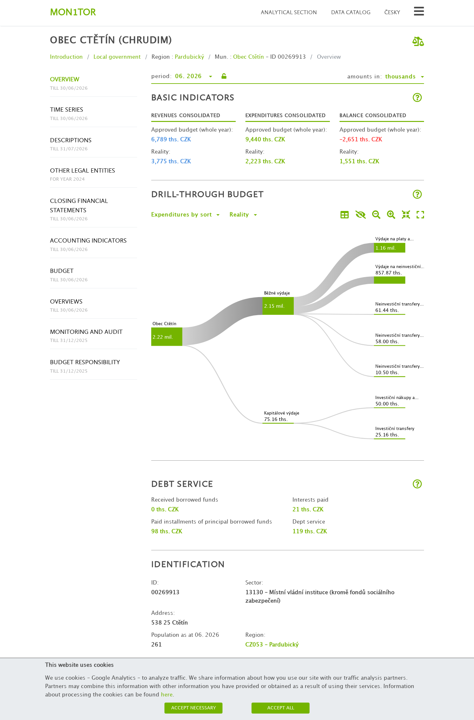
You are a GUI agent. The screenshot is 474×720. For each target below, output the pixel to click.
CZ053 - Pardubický (272, 644)
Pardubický (189, 57)
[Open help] (417, 98)
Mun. (221, 57)
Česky (392, 12)
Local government (117, 57)
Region (161, 57)
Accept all (280, 708)
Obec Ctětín (248, 57)
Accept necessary (193, 708)
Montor (73, 12)
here (167, 694)
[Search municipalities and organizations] (419, 13)
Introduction (66, 57)
